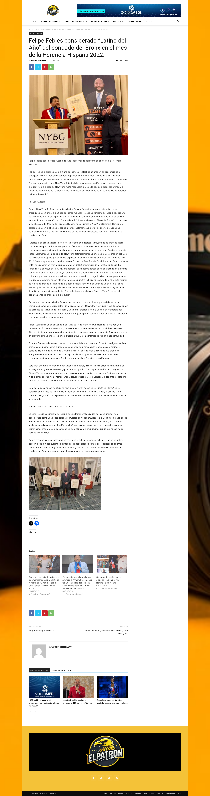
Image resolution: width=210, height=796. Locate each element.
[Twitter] (38, 67)
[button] (177, 22)
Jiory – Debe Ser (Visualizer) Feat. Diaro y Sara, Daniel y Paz (106, 632)
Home (31, 29)
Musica (117, 21)
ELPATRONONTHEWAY (39, 60)
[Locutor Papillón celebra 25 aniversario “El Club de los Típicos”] (78, 687)
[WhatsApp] (51, 67)
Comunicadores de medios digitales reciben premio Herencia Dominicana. (108, 580)
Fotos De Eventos (51, 21)
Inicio (34, 21)
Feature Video (99, 21)
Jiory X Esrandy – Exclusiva (41, 630)
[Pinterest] (45, 67)
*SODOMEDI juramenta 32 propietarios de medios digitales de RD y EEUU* (44, 703)
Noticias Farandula (76, 21)
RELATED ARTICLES (39, 670)
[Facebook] (31, 67)
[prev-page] (30, 711)
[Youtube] (116, 778)
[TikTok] (101, 778)
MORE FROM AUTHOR (62, 670)
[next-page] (35, 711)
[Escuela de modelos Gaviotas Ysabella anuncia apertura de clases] (112, 687)
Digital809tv (134, 21)
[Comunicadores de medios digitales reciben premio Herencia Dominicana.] (111, 564)
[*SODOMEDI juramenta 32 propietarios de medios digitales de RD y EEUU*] (44, 687)
